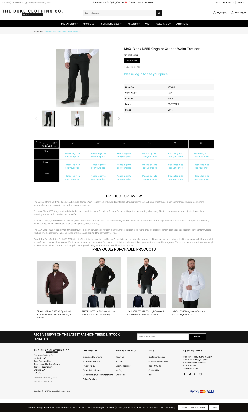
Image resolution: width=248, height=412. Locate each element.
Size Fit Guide (155, 365)
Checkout (120, 374)
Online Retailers (90, 379)
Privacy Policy (89, 365)
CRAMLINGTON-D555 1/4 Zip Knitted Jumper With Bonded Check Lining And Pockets (55, 314)
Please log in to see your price (146, 74)
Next (118, 119)
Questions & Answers (158, 361)
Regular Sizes (68, 23)
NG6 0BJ (37, 372)
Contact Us (154, 370)
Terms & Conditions (91, 370)
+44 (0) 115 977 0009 (13, 2)
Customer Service (157, 357)
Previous (36, 119)
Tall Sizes (132, 23)
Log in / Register (145, 2)
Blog (151, 374)
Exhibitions (182, 23)
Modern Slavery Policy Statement (98, 374)
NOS (147, 23)
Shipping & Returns (91, 361)
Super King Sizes (110, 23)
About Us (120, 357)
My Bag (119, 370)
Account (119, 361)
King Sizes (88, 23)
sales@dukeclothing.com (39, 2)
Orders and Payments (92, 357)
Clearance (162, 23)
